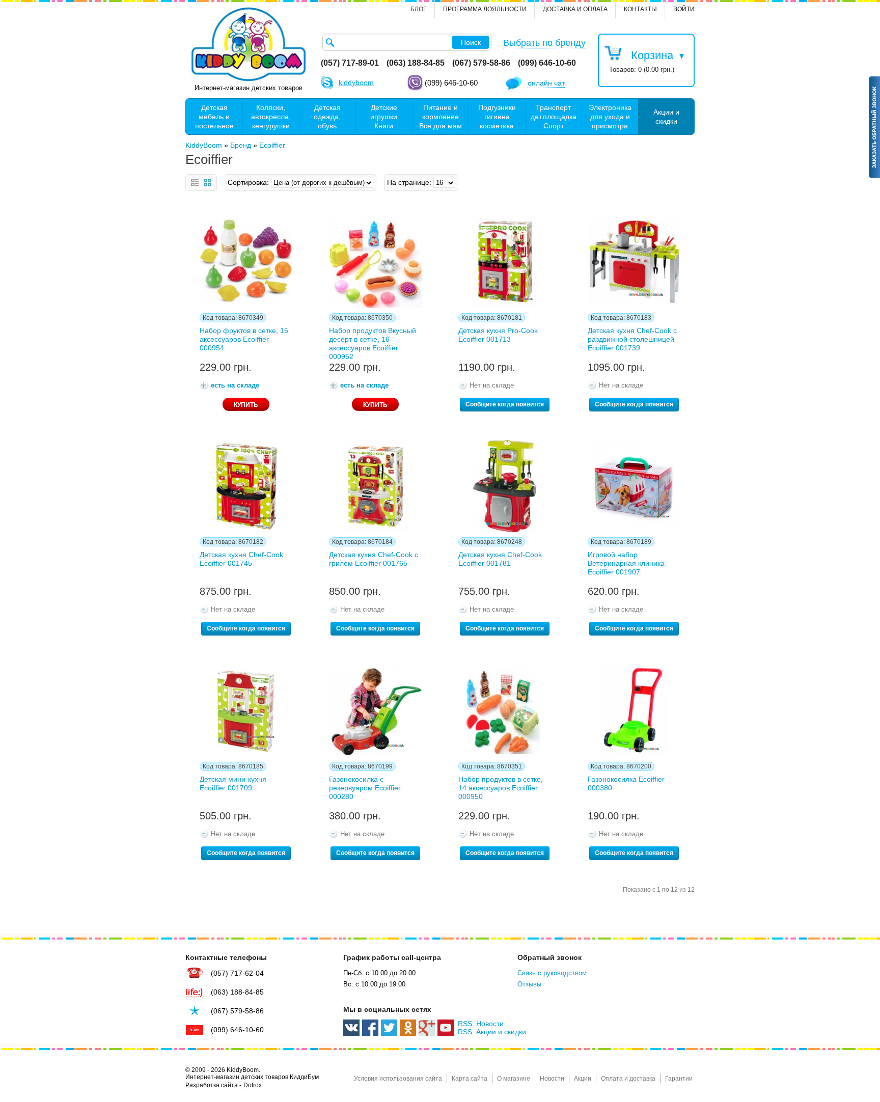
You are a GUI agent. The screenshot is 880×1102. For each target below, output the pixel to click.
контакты (640, 9)
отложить (200, 221)
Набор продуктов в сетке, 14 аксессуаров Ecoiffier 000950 (500, 788)
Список (195, 182)
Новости (552, 1078)
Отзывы (529, 984)
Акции (582, 1078)
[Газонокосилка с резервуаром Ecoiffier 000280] (375, 710)
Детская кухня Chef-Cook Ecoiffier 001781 (500, 558)
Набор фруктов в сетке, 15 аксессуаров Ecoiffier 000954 (244, 339)
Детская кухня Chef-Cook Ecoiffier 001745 (241, 558)
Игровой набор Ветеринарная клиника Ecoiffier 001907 (626, 563)
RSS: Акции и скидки (492, 1032)
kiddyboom (356, 82)
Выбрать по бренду (544, 43)
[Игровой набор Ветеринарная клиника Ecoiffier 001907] (634, 486)
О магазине (513, 1078)
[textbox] (406, 42)
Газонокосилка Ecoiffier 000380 (626, 783)
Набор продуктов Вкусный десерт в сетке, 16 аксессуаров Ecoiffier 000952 (372, 341)
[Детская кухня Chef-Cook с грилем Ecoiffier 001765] (375, 486)
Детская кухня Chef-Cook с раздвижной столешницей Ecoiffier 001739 (632, 339)
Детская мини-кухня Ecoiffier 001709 (233, 783)
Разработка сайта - (223, 1085)
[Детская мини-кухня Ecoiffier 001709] (246, 710)
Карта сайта (469, 1078)
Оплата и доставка (628, 1078)
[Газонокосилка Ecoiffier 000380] (634, 710)
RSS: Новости (481, 1024)
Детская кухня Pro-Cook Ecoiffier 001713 (498, 334)
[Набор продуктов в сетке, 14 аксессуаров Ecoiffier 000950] (504, 710)
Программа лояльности (485, 9)
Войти (684, 9)
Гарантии (679, 1078)
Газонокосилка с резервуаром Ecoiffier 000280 (365, 788)
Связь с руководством (552, 973)
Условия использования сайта (398, 1078)
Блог (418, 9)
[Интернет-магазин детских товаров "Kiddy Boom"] (248, 44)
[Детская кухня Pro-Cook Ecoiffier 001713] (504, 261)
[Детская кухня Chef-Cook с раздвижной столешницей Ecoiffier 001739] (634, 261)
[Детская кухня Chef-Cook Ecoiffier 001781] (504, 486)
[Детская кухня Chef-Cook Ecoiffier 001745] (246, 486)
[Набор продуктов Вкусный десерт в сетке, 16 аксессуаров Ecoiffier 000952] (375, 261)
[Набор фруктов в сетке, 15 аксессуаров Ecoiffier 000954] (246, 261)
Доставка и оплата (575, 9)
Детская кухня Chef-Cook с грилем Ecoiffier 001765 (373, 558)
